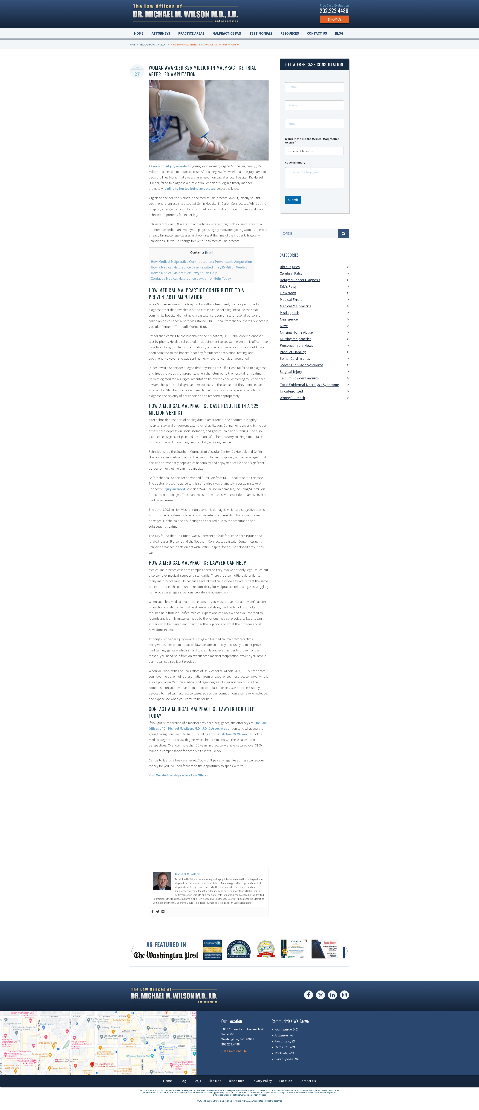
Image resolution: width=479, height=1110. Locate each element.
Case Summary (295, 162)
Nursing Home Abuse (296, 332)
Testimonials (260, 33)
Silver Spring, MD (287, 1059)
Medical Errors (291, 299)
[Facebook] (152, 912)
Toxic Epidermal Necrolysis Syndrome (309, 384)
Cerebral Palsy (291, 273)
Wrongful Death (292, 397)
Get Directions (231, 1051)
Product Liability (293, 351)
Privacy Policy (261, 1081)
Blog (339, 33)
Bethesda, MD (285, 1047)
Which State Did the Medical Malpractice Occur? (312, 140)
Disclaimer (236, 1081)
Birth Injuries (290, 266)
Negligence (289, 319)
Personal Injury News (296, 345)
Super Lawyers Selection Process (250, 1094)
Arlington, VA (284, 1035)
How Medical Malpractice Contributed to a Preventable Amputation (201, 261)
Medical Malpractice (295, 306)
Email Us (334, 19)
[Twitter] (157, 912)
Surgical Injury (291, 371)
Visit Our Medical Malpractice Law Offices (178, 775)
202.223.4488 (334, 10)
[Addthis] (163, 912)
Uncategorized (291, 391)
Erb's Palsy (288, 286)
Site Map (215, 1081)
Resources (289, 33)
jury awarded (175, 489)
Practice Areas (191, 33)
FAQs (197, 1081)
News (284, 325)
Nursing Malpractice (295, 338)
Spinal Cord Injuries (295, 358)
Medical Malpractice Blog (153, 44)
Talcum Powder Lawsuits (299, 378)
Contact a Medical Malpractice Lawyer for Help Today (191, 278)
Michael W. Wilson (234, 734)
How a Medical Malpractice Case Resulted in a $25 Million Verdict (199, 267)
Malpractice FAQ (227, 33)
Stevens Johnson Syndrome (301, 365)
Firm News (288, 293)
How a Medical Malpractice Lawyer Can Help (184, 273)
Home (138, 33)
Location (285, 1081)
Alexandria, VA (285, 1041)
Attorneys (161, 33)
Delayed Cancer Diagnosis (300, 279)
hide (209, 252)
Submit (293, 200)
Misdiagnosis (289, 312)
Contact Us (317, 33)
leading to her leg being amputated (190, 188)
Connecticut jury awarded (170, 166)
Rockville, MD (284, 1053)
